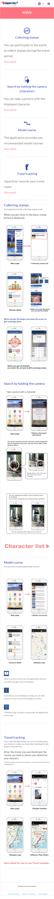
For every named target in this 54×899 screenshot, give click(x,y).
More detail (10, 61)
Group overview (13, 894)
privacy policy (43, 894)
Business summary (29, 894)
